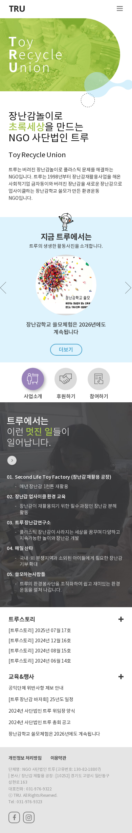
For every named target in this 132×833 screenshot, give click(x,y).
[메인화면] (16, 9)
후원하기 (66, 396)
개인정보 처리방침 (25, 758)
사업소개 (33, 396)
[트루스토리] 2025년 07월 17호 (39, 631)
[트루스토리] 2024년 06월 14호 (39, 661)
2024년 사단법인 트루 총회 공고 (39, 722)
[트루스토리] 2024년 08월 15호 (39, 651)
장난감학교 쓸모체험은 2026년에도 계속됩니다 (54, 734)
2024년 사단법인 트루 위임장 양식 (41, 711)
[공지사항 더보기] (121, 619)
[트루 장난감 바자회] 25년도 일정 (40, 700)
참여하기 (99, 396)
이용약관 (58, 758)
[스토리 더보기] (121, 677)
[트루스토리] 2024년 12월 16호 (39, 641)
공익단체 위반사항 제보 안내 (36, 688)
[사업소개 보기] (12, 461)
